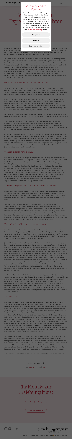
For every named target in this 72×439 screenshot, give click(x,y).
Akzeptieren (36, 35)
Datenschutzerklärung (34, 30)
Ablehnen (36, 40)
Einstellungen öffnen (36, 46)
